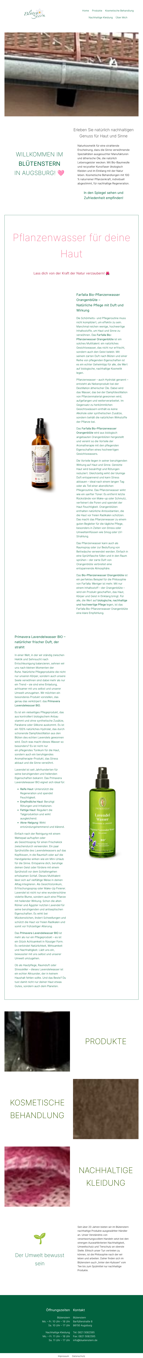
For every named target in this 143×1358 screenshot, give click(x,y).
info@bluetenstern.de (85, 1340)
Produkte (106, 1041)
